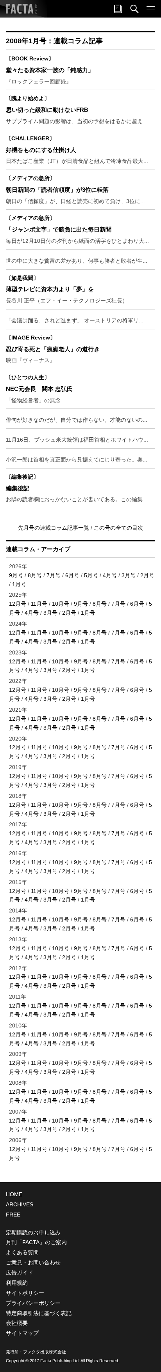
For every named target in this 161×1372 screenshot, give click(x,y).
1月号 (19, 584)
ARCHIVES (19, 1204)
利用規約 (17, 1283)
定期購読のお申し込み (33, 1232)
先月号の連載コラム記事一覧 (54, 528)
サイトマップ (22, 1333)
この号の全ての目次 (118, 528)
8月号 (35, 575)
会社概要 (17, 1323)
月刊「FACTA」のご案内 (36, 1242)
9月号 (16, 575)
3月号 (129, 575)
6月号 (72, 575)
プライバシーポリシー (33, 1303)
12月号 (17, 604)
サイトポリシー (25, 1293)
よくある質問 (22, 1252)
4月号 (110, 575)
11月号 (39, 604)
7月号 (54, 575)
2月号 (147, 575)
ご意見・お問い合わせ (33, 1262)
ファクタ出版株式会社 (44, 1351)
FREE (13, 1214)
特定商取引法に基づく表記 (39, 1313)
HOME (14, 1194)
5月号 (91, 575)
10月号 (60, 604)
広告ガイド (19, 1272)
